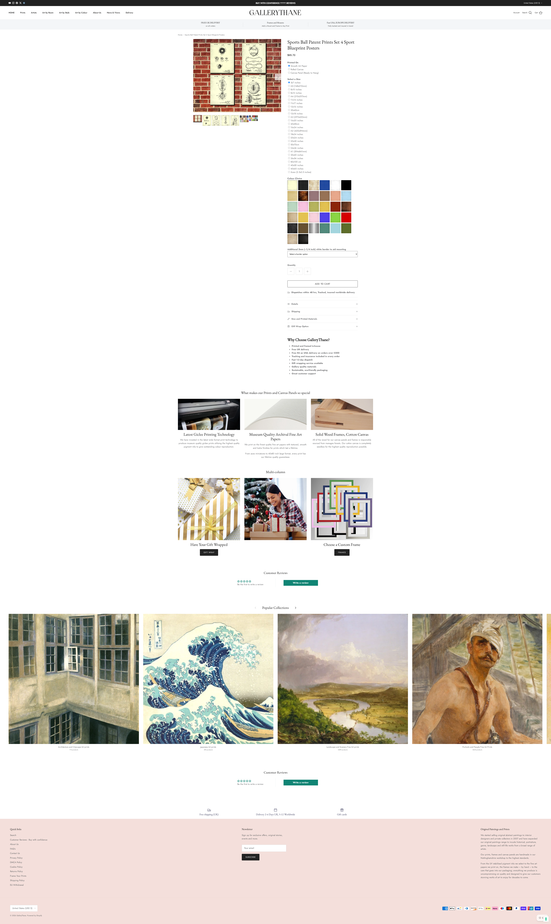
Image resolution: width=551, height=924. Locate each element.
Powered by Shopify (34, 915)
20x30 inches (297, 141)
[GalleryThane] (275, 13)
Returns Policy (16, 871)
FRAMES (342, 552)
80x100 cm (296, 161)
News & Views (113, 12)
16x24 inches (297, 127)
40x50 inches (297, 165)
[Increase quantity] (307, 271)
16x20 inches (297, 120)
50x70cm (295, 144)
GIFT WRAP (209, 552)
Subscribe (251, 857)
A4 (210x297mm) (299, 96)
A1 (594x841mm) (299, 151)
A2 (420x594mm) (299, 130)
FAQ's (12, 848)
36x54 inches (297, 158)
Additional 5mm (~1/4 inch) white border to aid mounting (316, 249)
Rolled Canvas (297, 69)
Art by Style (64, 12)
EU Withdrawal (17, 885)
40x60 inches (297, 168)
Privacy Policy (16, 857)
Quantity (291, 265)
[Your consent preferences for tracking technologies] (546, 919)
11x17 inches (296, 103)
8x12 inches (296, 93)
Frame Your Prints (18, 876)
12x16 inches (297, 106)
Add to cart (322, 283)
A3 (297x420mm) (299, 117)
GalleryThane (21, 915)
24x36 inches (297, 148)
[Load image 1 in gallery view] (237, 75)
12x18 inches (297, 113)
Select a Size (293, 79)
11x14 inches (296, 99)
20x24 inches (297, 137)
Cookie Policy (16, 866)
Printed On (292, 62)
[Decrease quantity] (290, 271)
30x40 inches (297, 155)
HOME (11, 12)
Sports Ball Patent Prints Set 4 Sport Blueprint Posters (205, 35)
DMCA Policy (16, 862)
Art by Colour (81, 12)
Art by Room (47, 12)
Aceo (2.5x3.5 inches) (301, 172)
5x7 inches (295, 82)
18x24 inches (297, 134)
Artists (34, 12)
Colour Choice (294, 178)
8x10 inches (296, 89)
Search (13, 835)
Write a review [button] (301, 582)
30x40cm (295, 110)
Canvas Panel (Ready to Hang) (305, 72)
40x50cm (295, 124)
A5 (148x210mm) (299, 86)
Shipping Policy (17, 880)
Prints (22, 12)
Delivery (129, 12)
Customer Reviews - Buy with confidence (28, 839)
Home (180, 35)
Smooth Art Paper (299, 66)
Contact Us (15, 853)
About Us (97, 12)
